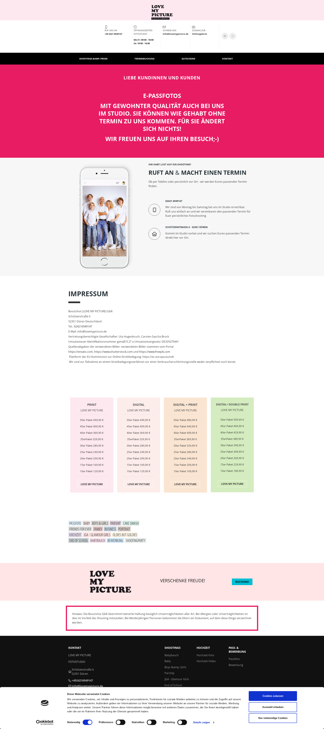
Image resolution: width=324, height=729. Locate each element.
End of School (173, 685)
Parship (169, 673)
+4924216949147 (82, 680)
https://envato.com (80, 352)
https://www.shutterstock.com (113, 352)
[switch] (120, 722)
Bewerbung (236, 665)
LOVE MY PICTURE (92, 484)
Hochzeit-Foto (205, 655)
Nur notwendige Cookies (273, 718)
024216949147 (83, 326)
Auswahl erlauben (273, 707)
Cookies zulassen (273, 695)
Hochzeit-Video (206, 661)
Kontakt (227, 58)
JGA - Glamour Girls (177, 679)
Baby (168, 661)
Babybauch (172, 655)
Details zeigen (201, 722)
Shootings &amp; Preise (93, 58)
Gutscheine (188, 58)
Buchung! (242, 581)
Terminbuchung (144, 58)
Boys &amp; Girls (175, 667)
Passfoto (234, 659)
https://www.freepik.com (154, 352)
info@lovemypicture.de (87, 686)
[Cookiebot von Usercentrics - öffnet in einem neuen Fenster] (45, 722)
